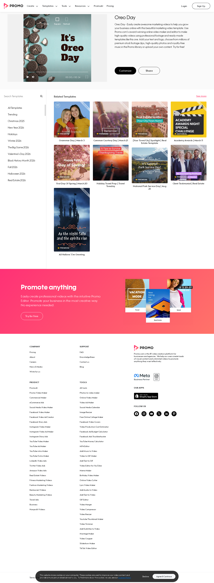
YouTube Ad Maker (38, 446)
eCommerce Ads (37, 402)
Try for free (31, 316)
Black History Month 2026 (21, 160)
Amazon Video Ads (38, 470)
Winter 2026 (14, 140)
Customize (125, 70)
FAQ (82, 352)
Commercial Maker (38, 398)
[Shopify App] (159, 396)
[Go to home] (15, 6)
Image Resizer (86, 412)
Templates (48, 6)
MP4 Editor (84, 446)
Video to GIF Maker (88, 456)
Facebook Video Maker (40, 412)
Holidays (12, 134)
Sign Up (201, 6)
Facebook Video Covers (90, 422)
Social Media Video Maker (41, 407)
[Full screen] (87, 77)
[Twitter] (159, 414)
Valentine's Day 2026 (19, 153)
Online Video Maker (88, 398)
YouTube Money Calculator (92, 441)
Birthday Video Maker (89, 475)
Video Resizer (86, 514)
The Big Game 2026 (18, 147)
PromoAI (98, 6)
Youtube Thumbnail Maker (91, 519)
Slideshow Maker (87, 543)
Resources (80, 6)
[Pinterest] (174, 414)
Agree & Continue (164, 576)
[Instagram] (156, 377)
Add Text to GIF (86, 461)
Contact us (84, 362)
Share (149, 70)
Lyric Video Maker (87, 485)
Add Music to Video (88, 451)
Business (33, 504)
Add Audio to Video (88, 490)
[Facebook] (142, 377)
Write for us (35, 371)
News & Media (36, 367)
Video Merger (86, 504)
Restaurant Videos (38, 490)
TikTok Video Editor (88, 548)
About (32, 357)
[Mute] (34, 77)
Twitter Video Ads (37, 466)
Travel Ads (34, 500)
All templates (15, 107)
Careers (33, 362)
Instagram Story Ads (39, 436)
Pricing (110, 6)
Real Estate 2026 (17, 180)
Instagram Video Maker (40, 427)
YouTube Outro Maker (39, 456)
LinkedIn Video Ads (38, 461)
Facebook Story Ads (38, 422)
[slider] (27, 72)
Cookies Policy (124, 577)
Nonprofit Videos (37, 509)
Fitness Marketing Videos (41, 480)
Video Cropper (86, 538)
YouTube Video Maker (39, 441)
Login (184, 6)
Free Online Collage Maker (91, 417)
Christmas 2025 (16, 121)
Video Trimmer (86, 524)
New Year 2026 (16, 127)
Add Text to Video (87, 495)
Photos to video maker (90, 393)
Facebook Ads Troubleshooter (93, 436)
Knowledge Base (87, 357)
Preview (72, 116)
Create (30, 6)
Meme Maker (85, 470)
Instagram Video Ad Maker (41, 432)
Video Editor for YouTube (91, 466)
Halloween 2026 (16, 173)
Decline (145, 576)
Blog (82, 367)
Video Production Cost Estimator (94, 427)
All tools (83, 388)
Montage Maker (87, 534)
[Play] (28, 77)
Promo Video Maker (38, 393)
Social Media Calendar (90, 407)
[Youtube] (151, 414)
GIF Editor (84, 500)
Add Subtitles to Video (90, 529)
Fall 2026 (12, 167)
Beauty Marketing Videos (41, 495)
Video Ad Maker (87, 402)
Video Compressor (88, 509)
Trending (12, 114)
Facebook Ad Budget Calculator (94, 432)
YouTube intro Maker (39, 451)
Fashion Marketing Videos (41, 485)
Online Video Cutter (88, 480)
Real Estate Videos (38, 475)
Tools (64, 6)
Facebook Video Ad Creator (42, 417)
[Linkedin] (166, 414)
